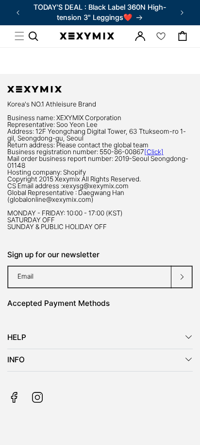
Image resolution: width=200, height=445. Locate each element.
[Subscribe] (181, 277)
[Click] (154, 152)
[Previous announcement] (18, 12)
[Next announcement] (182, 12)
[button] (19, 36)
